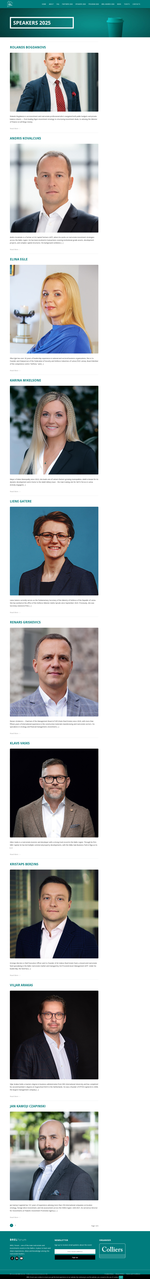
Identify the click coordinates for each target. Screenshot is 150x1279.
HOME (44, 4)
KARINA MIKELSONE (25, 380)
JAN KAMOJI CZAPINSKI (28, 1106)
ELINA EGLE (19, 259)
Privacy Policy (120, 1274)
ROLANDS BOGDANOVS (28, 47)
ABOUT (51, 4)
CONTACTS (136, 4)
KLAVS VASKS (20, 743)
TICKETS (127, 4)
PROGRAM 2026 (94, 4)
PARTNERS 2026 (67, 4)
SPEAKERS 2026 (80, 4)
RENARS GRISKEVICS (25, 622)
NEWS (119, 4)
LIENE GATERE (21, 501)
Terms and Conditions (133, 1274)
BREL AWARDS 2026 (108, 4)
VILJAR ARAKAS (21, 985)
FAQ (58, 4)
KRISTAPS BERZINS (24, 864)
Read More (14, 128)
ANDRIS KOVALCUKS (25, 138)
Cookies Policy (109, 1274)
